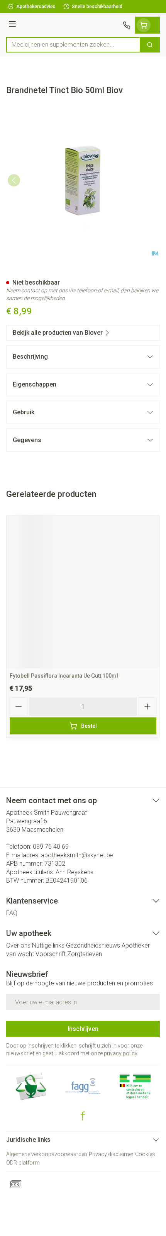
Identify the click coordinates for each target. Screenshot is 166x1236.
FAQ (11, 913)
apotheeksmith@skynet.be (77, 855)
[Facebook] (83, 1116)
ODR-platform (23, 1163)
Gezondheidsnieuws (93, 945)
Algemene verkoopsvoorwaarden (46, 1154)
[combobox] (73, 45)
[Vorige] (14, 180)
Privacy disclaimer (111, 1154)
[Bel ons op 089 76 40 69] (126, 25)
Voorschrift (51, 954)
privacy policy (120, 1053)
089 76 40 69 (51, 846)
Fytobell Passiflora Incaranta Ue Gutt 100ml (64, 676)
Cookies (145, 1154)
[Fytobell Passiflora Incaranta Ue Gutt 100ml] (83, 591)
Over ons (18, 945)
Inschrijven (83, 1029)
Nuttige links (48, 945)
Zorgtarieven (84, 954)
